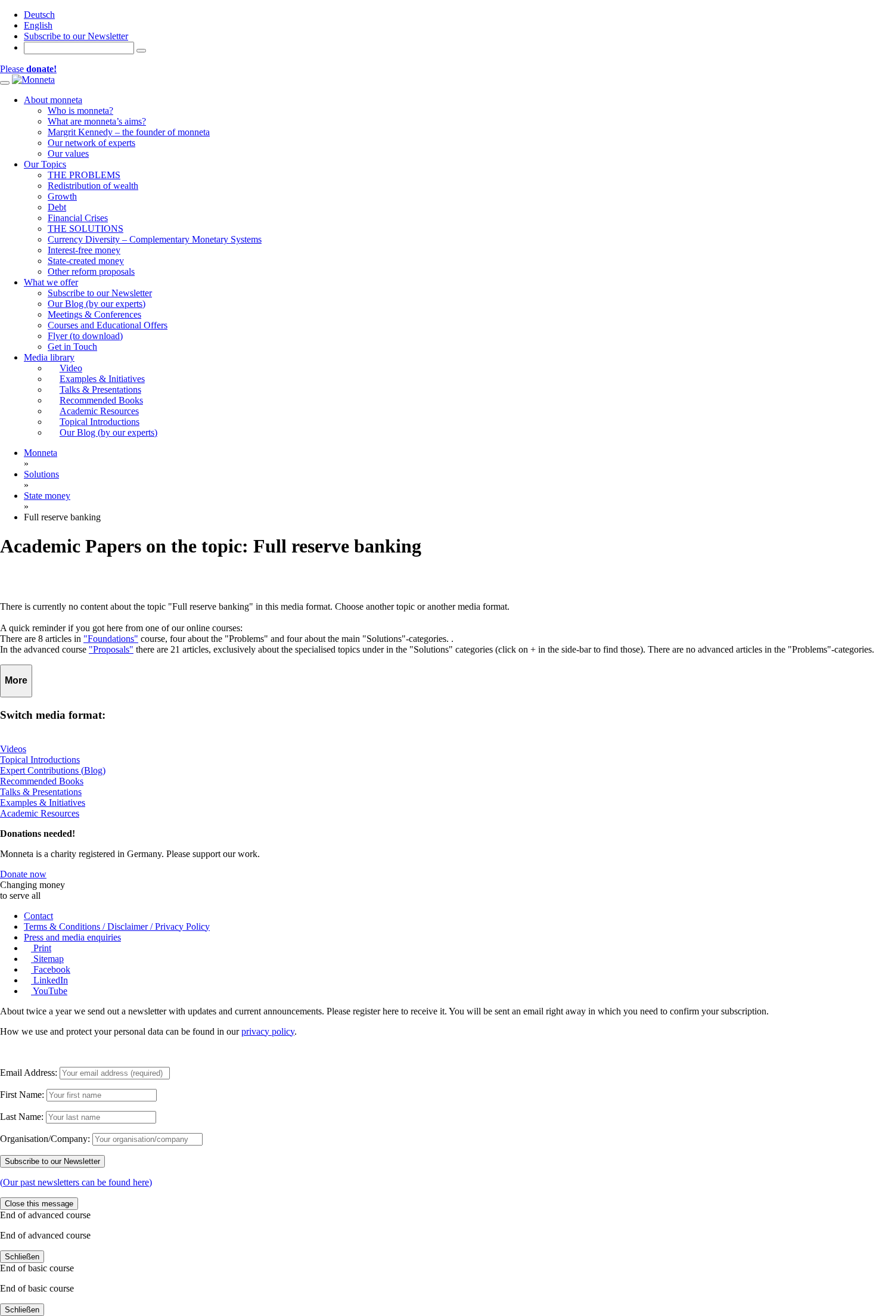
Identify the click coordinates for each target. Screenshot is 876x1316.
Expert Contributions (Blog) (52, 770)
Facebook (50, 969)
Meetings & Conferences (94, 314)
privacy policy (267, 1031)
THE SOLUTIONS (85, 229)
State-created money (86, 261)
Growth (62, 196)
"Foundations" (110, 639)
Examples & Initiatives (42, 802)
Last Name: (22, 1117)
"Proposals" (111, 649)
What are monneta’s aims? (97, 121)
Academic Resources (39, 813)
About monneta (53, 100)
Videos (13, 749)
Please (28, 69)
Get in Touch (72, 347)
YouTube (49, 991)
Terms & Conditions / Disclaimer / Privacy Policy (117, 926)
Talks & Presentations (41, 792)
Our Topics (45, 164)
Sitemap (47, 959)
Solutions (41, 474)
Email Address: (28, 1072)
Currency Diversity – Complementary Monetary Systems (155, 239)
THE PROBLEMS (84, 175)
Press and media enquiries (72, 937)
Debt (57, 207)
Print (41, 948)
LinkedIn (49, 980)
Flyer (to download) (85, 336)
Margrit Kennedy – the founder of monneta (129, 132)
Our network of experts (91, 143)
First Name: (22, 1095)
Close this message (39, 1203)
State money (47, 496)
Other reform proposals (91, 271)
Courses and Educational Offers (107, 325)
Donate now (23, 874)
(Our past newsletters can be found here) (76, 1182)
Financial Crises (78, 218)
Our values (68, 153)
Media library (49, 357)
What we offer (51, 282)
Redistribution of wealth (93, 186)
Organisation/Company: (45, 1139)
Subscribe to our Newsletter (76, 36)
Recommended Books (41, 781)
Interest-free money (84, 250)
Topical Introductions (40, 760)
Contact (38, 916)
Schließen (22, 1256)
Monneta (40, 453)
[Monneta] (33, 80)
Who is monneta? (80, 110)
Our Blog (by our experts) (96, 304)
